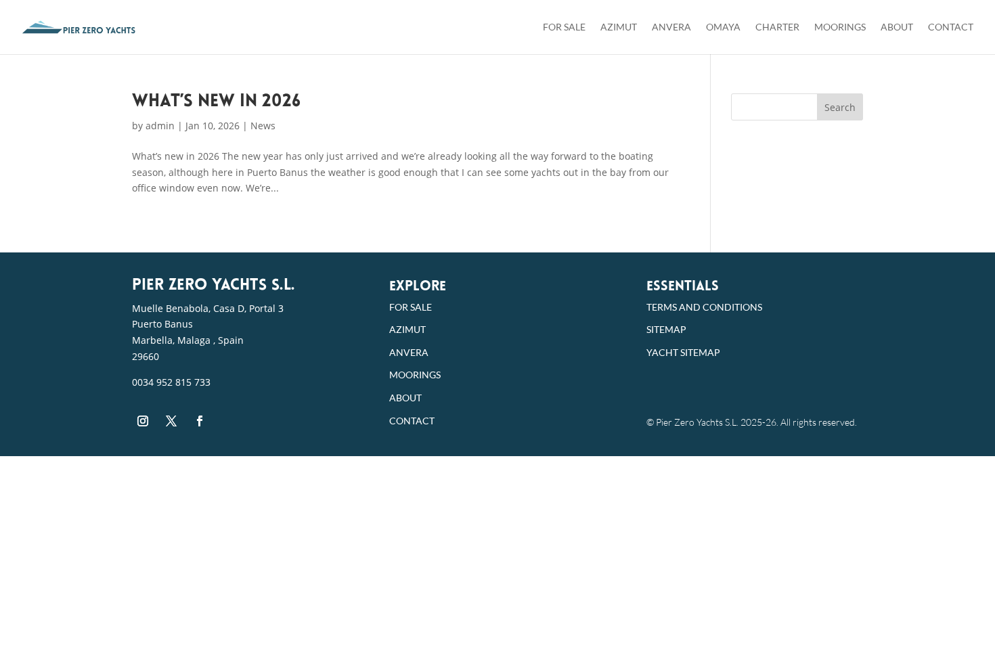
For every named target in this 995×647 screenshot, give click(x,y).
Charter (777, 27)
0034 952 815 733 (171, 382)
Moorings (840, 27)
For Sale (564, 27)
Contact (950, 27)
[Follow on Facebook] (200, 421)
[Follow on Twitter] (171, 421)
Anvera (671, 27)
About (897, 27)
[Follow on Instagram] (143, 421)
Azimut (618, 27)
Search (840, 107)
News (262, 125)
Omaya (723, 27)
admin (160, 125)
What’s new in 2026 (216, 102)
